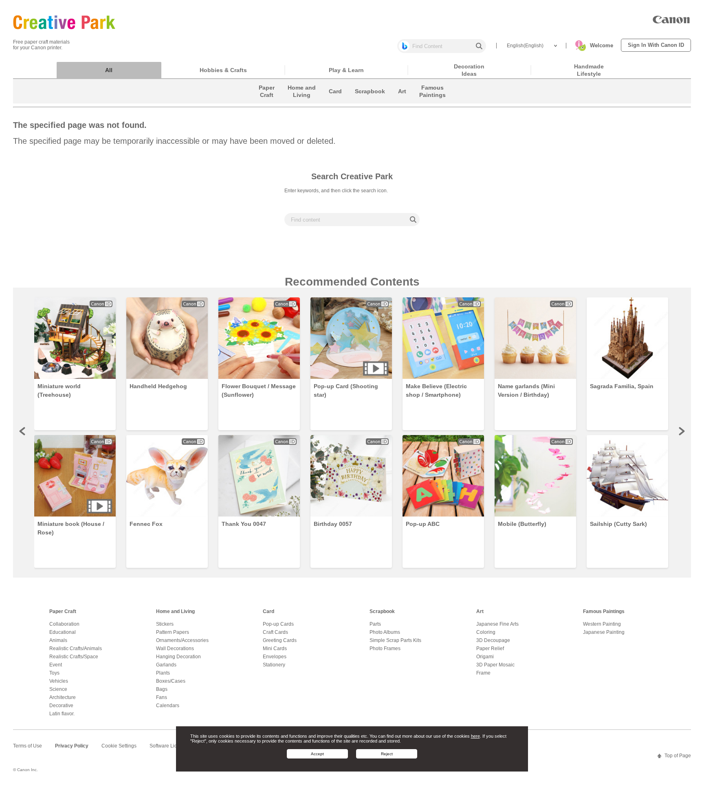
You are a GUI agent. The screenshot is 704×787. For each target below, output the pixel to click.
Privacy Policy (71, 746)
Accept (317, 754)
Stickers (165, 624)
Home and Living (175, 611)
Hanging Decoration (178, 656)
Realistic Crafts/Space (73, 656)
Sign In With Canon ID (656, 45)
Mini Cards (275, 648)
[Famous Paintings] (432, 101)
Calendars (167, 705)
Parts (375, 624)
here (475, 735)
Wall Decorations (175, 648)
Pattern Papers (172, 632)
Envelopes (274, 656)
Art (480, 611)
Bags (161, 689)
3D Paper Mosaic (495, 665)
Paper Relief (490, 648)
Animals (58, 640)
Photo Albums (385, 632)
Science (58, 689)
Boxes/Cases (170, 681)
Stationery (274, 665)
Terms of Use (27, 746)
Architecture (62, 697)
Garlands (166, 665)
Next (681, 431)
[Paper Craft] (267, 101)
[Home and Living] (302, 101)
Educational (62, 632)
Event (55, 665)
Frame (483, 673)
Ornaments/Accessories (182, 640)
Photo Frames (385, 648)
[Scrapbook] (370, 101)
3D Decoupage (493, 640)
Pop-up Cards (278, 624)
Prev (23, 431)
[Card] (335, 101)
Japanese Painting (604, 632)
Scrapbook (382, 611)
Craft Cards (275, 632)
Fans (161, 697)
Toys (54, 673)
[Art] (402, 101)
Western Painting (602, 624)
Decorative (61, 705)
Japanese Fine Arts (497, 624)
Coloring (485, 632)
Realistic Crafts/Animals (75, 648)
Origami (485, 656)
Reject (387, 754)
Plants (163, 673)
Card (268, 611)
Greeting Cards (280, 640)
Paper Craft (62, 611)
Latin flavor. (62, 714)
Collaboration (64, 624)
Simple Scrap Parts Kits (395, 640)
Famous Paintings (604, 611)
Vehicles (58, 681)
